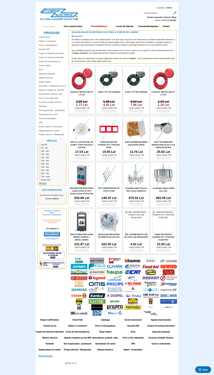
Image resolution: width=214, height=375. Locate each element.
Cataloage (105, 320)
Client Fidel (77, 320)
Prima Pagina (49, 26)
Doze (41, 70)
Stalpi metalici (45, 82)
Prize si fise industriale (48, 98)
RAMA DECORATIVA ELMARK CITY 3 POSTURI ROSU (109, 145)
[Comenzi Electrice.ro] (37, 20)
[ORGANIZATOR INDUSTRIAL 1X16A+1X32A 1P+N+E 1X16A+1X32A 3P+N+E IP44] (82, 186)
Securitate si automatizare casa (52, 86)
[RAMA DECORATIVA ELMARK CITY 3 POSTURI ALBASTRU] (163, 232)
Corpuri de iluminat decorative (51, 53)
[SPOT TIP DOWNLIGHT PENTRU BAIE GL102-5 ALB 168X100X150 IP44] (163, 139)
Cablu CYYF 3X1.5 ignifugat (109, 92)
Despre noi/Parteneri (49, 320)
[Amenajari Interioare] (52, 245)
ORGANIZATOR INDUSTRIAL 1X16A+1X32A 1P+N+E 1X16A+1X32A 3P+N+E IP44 (82, 191)
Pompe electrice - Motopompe (51, 134)
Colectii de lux (45, 37)
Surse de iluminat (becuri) (49, 61)
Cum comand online (73, 26)
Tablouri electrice (46, 78)
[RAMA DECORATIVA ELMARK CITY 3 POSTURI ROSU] (109, 139)
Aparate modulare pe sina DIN (51, 90)
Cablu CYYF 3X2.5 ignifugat (136, 92)
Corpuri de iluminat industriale (51, 57)
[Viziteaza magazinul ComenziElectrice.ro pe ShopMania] (52, 236)
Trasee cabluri (45, 65)
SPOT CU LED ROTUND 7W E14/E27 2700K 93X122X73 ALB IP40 (81, 145)
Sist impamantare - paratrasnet (52, 110)
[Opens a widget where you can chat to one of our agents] (203, 370)
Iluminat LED (44, 49)
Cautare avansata (154, 17)
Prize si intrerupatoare (48, 45)
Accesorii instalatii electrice (50, 102)
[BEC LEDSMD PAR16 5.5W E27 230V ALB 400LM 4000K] (136, 232)
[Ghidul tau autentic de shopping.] (52, 240)
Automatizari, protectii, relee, (51, 94)
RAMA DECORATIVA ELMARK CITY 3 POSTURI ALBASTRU (163, 237)
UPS (41, 122)
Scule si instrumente (161, 344)
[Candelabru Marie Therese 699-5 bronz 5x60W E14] (136, 186)
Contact (166, 26)
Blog (174, 17)
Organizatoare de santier (49, 131)
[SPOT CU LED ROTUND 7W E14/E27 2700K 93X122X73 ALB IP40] (82, 139)
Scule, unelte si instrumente (50, 127)
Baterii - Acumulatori (133, 350)
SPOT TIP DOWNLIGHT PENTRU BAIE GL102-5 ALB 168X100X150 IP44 (163, 145)
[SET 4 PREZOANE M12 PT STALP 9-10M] (109, 186)
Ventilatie (42, 106)
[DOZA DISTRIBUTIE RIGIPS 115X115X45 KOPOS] (136, 139)
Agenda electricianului (161, 320)
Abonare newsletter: (46, 360)
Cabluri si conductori (47, 41)
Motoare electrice (105, 350)
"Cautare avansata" (80, 53)
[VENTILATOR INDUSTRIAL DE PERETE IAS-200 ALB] (109, 232)
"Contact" (132, 58)
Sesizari (167, 17)
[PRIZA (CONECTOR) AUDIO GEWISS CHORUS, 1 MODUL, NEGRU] (82, 232)
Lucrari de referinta (124, 26)
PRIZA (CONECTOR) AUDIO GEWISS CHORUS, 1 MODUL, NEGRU (81, 237)
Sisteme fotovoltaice (47, 118)
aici (154, 366)
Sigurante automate (47, 74)
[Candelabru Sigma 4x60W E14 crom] (163, 186)
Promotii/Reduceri (99, 26)
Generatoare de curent (48, 114)
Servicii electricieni (133, 320)
